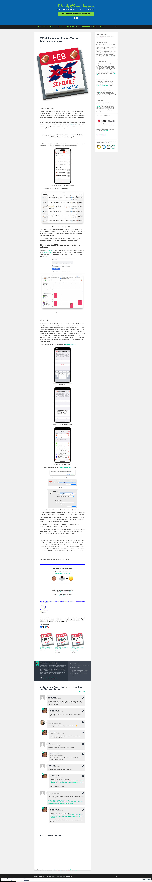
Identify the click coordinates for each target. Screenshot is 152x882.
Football (78, 667)
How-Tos (73, 665)
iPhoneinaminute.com (65, 591)
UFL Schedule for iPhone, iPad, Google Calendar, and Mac (46, 648)
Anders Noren (68, 876)
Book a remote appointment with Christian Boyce (76, 13)
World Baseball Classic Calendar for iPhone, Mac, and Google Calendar (61, 648)
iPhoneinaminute (85, 26)
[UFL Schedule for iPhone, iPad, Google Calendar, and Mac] (47, 640)
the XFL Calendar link (70, 344)
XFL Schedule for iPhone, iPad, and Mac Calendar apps (60, 40)
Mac (85, 665)
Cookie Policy (26, 880)
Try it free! (105, 130)
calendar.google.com (48, 252)
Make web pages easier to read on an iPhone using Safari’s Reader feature (80, 671)
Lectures (51, 26)
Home (37, 26)
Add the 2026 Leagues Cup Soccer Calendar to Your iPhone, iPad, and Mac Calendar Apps (77, 648)
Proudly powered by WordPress (42, 876)
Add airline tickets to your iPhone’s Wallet (79, 674)
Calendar (74, 667)
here (51, 119)
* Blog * (44, 26)
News (87, 665)
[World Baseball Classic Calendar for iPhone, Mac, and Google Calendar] (62, 640)
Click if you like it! (101, 134)
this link (50, 250)
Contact (102, 26)
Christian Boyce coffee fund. (62, 573)
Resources (60, 26)
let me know (112, 56)
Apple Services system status (103, 85)
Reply (83, 698)
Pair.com (98, 106)
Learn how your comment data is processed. (65, 870)
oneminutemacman (71, 26)
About (95, 26)
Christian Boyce (54, 710)
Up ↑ (117, 876)
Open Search (116, 27)
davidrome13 (51, 765)
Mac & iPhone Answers (76, 6)
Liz (49, 722)
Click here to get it (72, 124)
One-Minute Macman (62, 595)
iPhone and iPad (79, 665)
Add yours (82, 691)
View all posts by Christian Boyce (50, 678)
